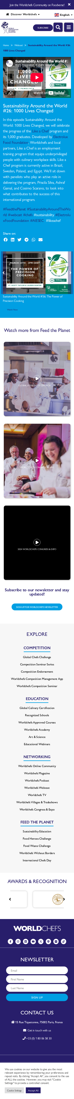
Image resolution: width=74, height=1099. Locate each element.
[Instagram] (18, 941)
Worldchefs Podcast (37, 780)
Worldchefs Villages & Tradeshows (36, 802)
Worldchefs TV (37, 795)
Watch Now (12, 309)
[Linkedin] (25, 941)
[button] (5, 239)
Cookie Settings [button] (14, 1090)
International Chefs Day (37, 860)
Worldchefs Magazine (37, 773)
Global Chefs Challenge (37, 657)
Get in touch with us (38, 1030)
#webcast (15, 214)
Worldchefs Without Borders (37, 853)
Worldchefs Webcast (37, 787)
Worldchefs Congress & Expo (37, 809)
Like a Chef (40, 130)
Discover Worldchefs (23, 14)
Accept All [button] (33, 1090)
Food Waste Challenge (37, 845)
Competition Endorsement (37, 671)
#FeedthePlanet (14, 209)
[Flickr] (56, 941)
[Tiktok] (63, 941)
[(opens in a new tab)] (44, 899)
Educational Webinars (37, 744)
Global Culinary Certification (37, 708)
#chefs (28, 214)
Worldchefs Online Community (37, 766)
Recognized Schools (37, 715)
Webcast (18, 45)
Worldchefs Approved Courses (37, 722)
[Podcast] (48, 941)
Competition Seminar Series (37, 664)
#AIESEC (37, 220)
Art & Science (37, 737)
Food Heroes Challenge (37, 838)
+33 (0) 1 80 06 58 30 (38, 1038)
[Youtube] (33, 941)
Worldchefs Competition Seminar (37, 686)
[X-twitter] (40, 941)
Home (6, 45)
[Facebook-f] (10, 941)
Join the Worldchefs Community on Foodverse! (37, 4)
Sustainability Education (37, 831)
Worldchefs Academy (37, 729)
